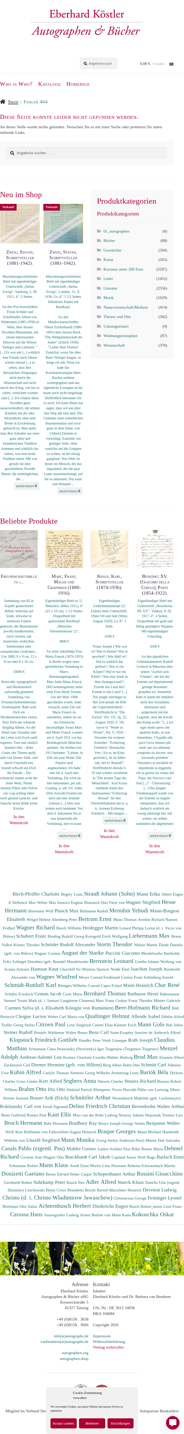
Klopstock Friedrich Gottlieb (44, 1039)
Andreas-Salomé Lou (41, 1057)
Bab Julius (174, 1025)
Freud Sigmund (56, 1106)
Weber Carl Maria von (66, 1016)
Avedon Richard (151, 919)
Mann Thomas (125, 919)
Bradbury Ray (83, 1123)
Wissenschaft (114, 345)
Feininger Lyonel (165, 1198)
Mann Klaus (54, 1165)
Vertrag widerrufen (108, 1347)
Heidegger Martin (101, 927)
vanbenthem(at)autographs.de (64, 1341)
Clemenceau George (131, 1198)
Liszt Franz (172, 1206)
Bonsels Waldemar (50, 1032)
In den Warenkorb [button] (18, 819)
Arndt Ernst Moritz (86, 1165)
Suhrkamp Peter (49, 1182)
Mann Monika (78, 1139)
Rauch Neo (76, 1182)
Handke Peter (90, 1040)
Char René (167, 985)
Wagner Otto (54, 1157)
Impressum (102, 1336)
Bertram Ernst (95, 918)
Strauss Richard (140, 1081)
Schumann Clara (43, 1049)
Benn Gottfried (14, 1115)
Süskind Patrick (80, 1089)
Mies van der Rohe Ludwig (95, 1115)
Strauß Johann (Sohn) (110, 893)
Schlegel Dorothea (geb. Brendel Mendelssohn (50, 961)
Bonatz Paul (37, 1115)
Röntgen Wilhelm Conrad (79, 985)
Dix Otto (57, 1089)
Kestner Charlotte (78, 1057)
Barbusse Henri (143, 994)
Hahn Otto (132, 1065)
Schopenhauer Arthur (115, 1174)
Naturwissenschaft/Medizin (125, 307)
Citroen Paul (51, 1024)
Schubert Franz (32, 936)
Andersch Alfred (166, 1032)
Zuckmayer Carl (17, 1065)
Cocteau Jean (31, 1157)
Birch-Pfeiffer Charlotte (37, 894)
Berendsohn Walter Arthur (158, 1106)
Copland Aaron (124, 1157)
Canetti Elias (103, 1025)
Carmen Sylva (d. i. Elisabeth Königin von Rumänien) (60, 1008)
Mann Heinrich (139, 985)
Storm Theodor (115, 944)
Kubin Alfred (26, 1072)
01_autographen (116, 231)
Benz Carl (99, 1032)
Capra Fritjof (112, 985)
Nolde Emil (121, 969)
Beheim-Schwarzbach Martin (151, 1165)
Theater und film (117, 316)
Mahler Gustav (82, 1148)
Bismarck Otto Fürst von (105, 902)
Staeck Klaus (131, 1182)
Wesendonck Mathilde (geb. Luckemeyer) (146, 1098)
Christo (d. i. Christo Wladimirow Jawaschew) (57, 1197)
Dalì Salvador (169, 1140)
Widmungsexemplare (120, 335)
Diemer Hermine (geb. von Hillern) (67, 1064)
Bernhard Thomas (105, 993)
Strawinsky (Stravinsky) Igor (81, 1049)
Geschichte (112, 250)
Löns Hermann (114, 1165)
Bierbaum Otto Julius (20, 1206)
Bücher (109, 240)
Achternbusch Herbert (65, 1205)
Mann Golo (152, 1024)
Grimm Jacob (48, 994)
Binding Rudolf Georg (66, 936)
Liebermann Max (150, 935)
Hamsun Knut (45, 969)
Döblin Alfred (172, 1016)
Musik (108, 297)
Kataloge (49, 84)
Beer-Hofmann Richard (143, 1007)
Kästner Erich (126, 1025)
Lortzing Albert (167, 1089)
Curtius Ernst (132, 977)
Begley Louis (72, 894)
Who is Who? (16, 84)
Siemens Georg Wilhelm (90, 1073)
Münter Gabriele (166, 1000)
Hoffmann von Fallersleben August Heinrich (60, 1132)
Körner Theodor (27, 945)
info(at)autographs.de (71, 1336)
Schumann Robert (24, 1165)
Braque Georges (117, 1131)
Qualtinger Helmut (108, 1016)
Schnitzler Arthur (91, 1097)
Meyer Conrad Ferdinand (100, 977)
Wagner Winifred (57, 976)
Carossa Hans (27, 1214)
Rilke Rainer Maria (147, 1149)
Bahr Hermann (56, 1123)
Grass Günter (27, 1081)
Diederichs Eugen (110, 1206)
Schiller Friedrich (19, 994)
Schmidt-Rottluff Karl (31, 985)
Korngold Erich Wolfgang (107, 936)
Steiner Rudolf (19, 1032)
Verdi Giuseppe (115, 1040)
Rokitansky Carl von (21, 1106)
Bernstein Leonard (112, 961)
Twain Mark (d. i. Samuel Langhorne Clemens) (55, 1000)
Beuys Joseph (110, 1123)
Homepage (78, 84)
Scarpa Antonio (17, 969)
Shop (13, 102)
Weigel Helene (39, 919)
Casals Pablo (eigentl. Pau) (33, 1148)
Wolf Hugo (147, 1157)
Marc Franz (106, 1000)
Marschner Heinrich (126, 1190)
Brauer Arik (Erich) (50, 1098)
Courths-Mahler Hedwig (113, 1057)
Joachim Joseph (147, 969)
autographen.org (75, 1353)
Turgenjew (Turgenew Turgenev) (132, 1049)
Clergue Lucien (31, 1016)
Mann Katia (122, 1215)
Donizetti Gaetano (23, 1173)
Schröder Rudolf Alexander (69, 944)
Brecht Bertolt (97, 1190)
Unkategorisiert (116, 326)
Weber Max (47, 902)
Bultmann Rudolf (94, 911)
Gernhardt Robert (18, 1182)
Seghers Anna (80, 1080)
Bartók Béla (155, 1072)
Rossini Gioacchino (160, 1173)
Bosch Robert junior (146, 1206)
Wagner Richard (36, 927)
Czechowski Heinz (41, 1190)
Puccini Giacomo (123, 953)
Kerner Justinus (16, 1098)
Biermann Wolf (41, 911)
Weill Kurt (14, 1132)
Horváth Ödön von (139, 1089)
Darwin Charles (111, 1081)
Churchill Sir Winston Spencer (85, 969)
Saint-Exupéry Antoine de (131, 1032)
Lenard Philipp (132, 928)
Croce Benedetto (71, 1190)
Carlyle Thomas (56, 1073)
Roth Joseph (141, 1040)
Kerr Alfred (51, 1081)
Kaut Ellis (60, 1114)
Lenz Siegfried (79, 1025)
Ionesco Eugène (70, 902)
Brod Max (146, 1056)
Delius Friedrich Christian (100, 1106)
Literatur (110, 288)
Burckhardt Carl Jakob (88, 1157)
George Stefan (134, 1123)
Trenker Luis (172, 1115)
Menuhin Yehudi (129, 910)
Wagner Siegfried (144, 902)
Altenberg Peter (65, 919)
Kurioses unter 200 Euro (123, 269)
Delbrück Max (24, 902)
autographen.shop (74, 1358)
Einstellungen (120, 1423)
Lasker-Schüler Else (114, 1149)
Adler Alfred (102, 1181)
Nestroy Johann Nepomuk (140, 1115)
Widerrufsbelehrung (109, 1341)
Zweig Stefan (107, 1140)
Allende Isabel (146, 1016)
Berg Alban (113, 1065)
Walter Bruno (77, 1032)
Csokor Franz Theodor (134, 1000)
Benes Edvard (58, 1174)
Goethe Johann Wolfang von (158, 961)
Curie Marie (73, 994)
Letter (108, 278)
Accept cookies (63, 1423)
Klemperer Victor (108, 1089)
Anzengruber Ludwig (62, 1215)
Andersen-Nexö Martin (138, 1140)
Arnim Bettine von (96, 1215)
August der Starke (83, 952)
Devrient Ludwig (160, 1190)
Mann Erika (148, 894)
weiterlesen (25, 486)
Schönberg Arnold (158, 977)
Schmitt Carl (154, 1064)
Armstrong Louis (125, 1073)
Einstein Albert (171, 1057)
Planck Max (67, 910)
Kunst (108, 259)
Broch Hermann (24, 1122)
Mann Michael (149, 1132)
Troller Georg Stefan (18, 1025)
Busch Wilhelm (69, 928)
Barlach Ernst (170, 1157)
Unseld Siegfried (43, 1140)
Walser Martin (146, 945)
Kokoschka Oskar (153, 1214)
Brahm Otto (33, 1089)
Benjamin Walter (163, 1123)
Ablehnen (92, 1423)
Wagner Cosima (47, 953)
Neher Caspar (81, 1174)
